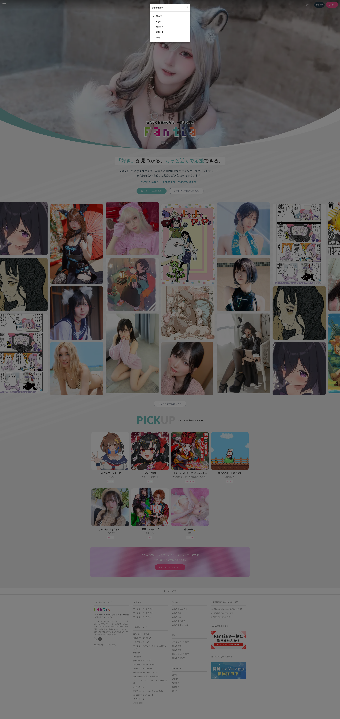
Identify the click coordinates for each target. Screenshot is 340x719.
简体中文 (159, 27)
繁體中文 (159, 32)
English (159, 21)
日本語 (159, 16)
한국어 (159, 37)
